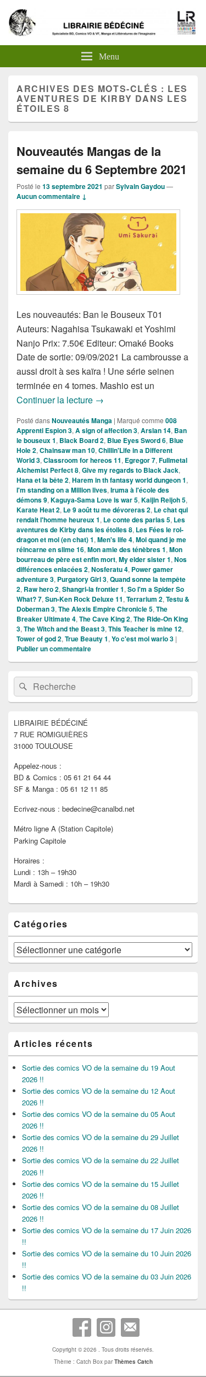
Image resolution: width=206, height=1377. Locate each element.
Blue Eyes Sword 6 (136, 440)
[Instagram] (106, 1327)
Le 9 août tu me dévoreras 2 (107, 510)
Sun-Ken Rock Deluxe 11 (84, 599)
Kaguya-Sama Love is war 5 (94, 500)
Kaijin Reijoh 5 (163, 500)
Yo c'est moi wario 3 (143, 639)
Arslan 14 (156, 430)
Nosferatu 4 (109, 569)
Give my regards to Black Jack (130, 470)
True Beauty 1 (86, 639)
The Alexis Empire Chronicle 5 (105, 609)
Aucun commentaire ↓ (51, 196)
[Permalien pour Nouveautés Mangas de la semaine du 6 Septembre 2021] (98, 300)
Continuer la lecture (60, 399)
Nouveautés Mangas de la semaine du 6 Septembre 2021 (101, 160)
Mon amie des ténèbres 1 (126, 549)
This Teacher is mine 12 (145, 629)
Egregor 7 (140, 460)
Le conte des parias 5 (136, 520)
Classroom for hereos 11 (82, 460)
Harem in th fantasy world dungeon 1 (129, 480)
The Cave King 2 (104, 619)
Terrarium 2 (144, 599)
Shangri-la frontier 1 (93, 589)
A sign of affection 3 (106, 430)
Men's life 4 (114, 539)
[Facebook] (82, 1327)
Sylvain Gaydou (140, 186)
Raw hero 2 (41, 589)
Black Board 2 (81, 440)
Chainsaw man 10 (67, 450)
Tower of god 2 (39, 639)
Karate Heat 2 (38, 510)
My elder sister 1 (145, 559)
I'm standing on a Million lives (61, 490)
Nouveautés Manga (82, 420)
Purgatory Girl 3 (82, 579)
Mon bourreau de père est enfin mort (99, 554)
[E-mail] (130, 1327)
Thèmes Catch (133, 1361)
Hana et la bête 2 (42, 480)
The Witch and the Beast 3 (64, 629)
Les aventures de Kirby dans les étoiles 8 (100, 524)
